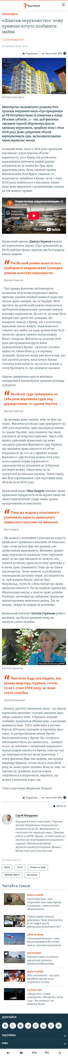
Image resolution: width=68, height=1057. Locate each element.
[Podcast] (51, 1026)
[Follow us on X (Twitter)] (13, 1026)
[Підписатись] (58, 1026)
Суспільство (34, 990)
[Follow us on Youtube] (20, 1026)
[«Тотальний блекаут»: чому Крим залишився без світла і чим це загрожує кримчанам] (14, 939)
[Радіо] (8, 1053)
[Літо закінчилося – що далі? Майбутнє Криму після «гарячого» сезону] (14, 976)
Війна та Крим (35, 895)
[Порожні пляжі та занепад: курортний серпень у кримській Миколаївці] (14, 957)
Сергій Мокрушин (13, 39)
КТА (34, 1053)
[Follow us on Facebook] (5, 1026)
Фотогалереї (34, 953)
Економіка (10, 14)
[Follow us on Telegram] (28, 1026)
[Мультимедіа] (21, 1053)
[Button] (30, 54)
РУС (47, 1053)
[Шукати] (60, 1053)
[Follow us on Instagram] (36, 1026)
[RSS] (43, 1026)
